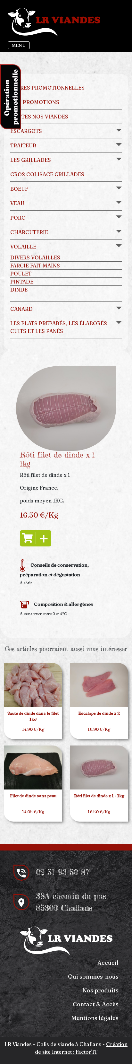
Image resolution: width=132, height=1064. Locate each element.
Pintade (21, 281)
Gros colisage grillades (47, 174)
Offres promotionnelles (47, 87)
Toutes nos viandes (39, 116)
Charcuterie (29, 232)
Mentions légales (95, 1018)
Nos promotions (34, 102)
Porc (17, 217)
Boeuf (19, 189)
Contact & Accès (96, 1004)
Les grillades (30, 160)
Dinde (19, 289)
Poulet (20, 273)
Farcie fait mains (35, 265)
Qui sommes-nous (93, 976)
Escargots (26, 131)
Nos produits (101, 990)
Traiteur (23, 145)
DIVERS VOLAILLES (35, 257)
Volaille (23, 246)
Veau (17, 203)
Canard (21, 309)
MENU (19, 45)
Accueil (108, 962)
